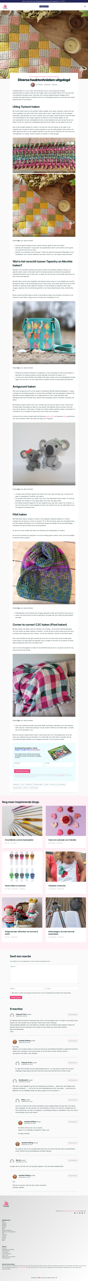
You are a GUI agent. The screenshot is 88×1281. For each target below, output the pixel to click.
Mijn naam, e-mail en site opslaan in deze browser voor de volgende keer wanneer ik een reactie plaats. (41, 993)
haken (46, 784)
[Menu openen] (85, 6)
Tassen (4, 1236)
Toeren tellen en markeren (15, 886)
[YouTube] (82, 1213)
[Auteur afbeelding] (33, 85)
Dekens (4, 1224)
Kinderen (4, 1234)
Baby (3, 1229)
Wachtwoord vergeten (8, 1249)
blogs (65, 416)
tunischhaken (34, 788)
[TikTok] (84, 1213)
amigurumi (16, 784)
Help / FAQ (5, 1255)
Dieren (4, 1227)
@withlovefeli (50, 416)
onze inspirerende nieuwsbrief (71, 1211)
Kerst (3, 1240)
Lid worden (5, 1252)
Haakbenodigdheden (39, 76)
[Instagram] (77, 1213)
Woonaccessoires (7, 1230)
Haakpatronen (6, 1250)
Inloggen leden (44, 6)
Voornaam (17, 763)
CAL (3, 1233)
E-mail (48, 763)
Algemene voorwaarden (8, 1256)
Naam (13, 988)
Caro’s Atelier (50, 602)
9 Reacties (54, 84)
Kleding (4, 1223)
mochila (52, 784)
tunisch (26, 788)
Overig (4, 1237)
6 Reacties (22, 889)
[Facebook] (75, 1213)
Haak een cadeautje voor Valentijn (62, 840)
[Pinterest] (80, 1213)
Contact (4, 1248)
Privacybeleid (60, 775)
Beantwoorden (73, 1014)
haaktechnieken (38, 784)
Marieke (40, 84)
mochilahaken (61, 784)
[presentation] (22, 821)
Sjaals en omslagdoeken (8, 1231)
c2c (22, 784)
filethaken (29, 784)
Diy (30, 76)
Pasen (4, 1239)
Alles (3, 1221)
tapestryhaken (17, 788)
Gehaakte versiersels (57, 886)
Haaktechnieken (53, 76)
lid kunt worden (21, 1267)
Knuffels (4, 1226)
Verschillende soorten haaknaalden (19, 840)
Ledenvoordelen (6, 1253)
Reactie (13, 966)
